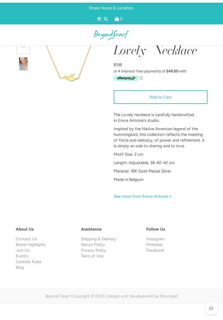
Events (22, 256)
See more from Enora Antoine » (142, 196)
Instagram (155, 238)
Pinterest (154, 244)
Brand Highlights (31, 244)
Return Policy (93, 244)
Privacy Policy (93, 250)
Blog (20, 267)
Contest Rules (28, 261)
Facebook (155, 250)
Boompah (169, 296)
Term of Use (92, 256)
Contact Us (26, 238)
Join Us (22, 250)
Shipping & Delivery (98, 238)
